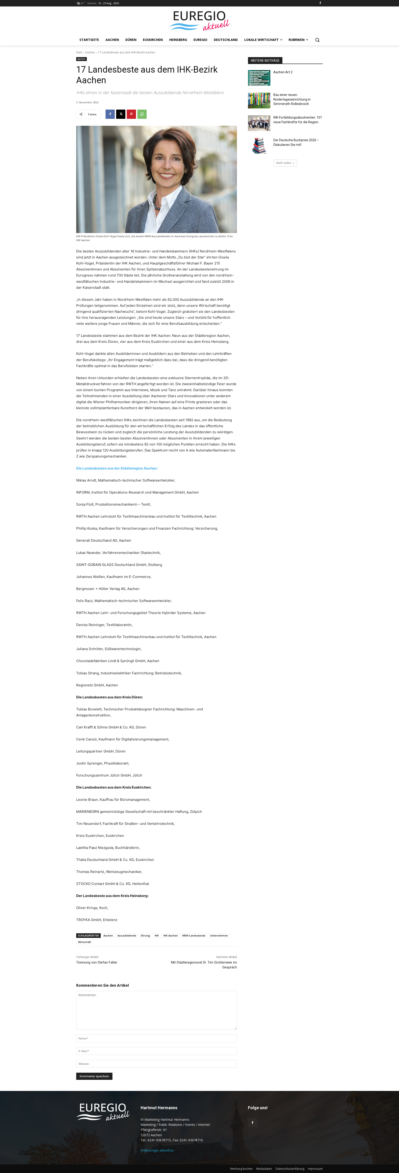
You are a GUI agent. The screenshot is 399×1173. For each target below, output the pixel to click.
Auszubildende (127, 935)
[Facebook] (320, 3)
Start (79, 52)
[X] (120, 114)
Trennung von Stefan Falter (96, 962)
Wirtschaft (84, 942)
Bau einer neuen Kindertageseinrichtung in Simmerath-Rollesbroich (292, 99)
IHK (157, 935)
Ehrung (145, 935)
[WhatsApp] (142, 114)
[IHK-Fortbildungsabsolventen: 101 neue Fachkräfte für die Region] (259, 123)
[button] (317, 39)
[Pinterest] (131, 114)
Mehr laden (283, 163)
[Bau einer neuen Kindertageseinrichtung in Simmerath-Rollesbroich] (259, 100)
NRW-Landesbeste (194, 935)
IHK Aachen (170, 935)
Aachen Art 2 (283, 72)
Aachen (90, 52)
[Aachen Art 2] (259, 78)
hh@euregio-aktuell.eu (157, 1150)
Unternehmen (219, 935)
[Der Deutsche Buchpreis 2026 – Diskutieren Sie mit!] (259, 146)
